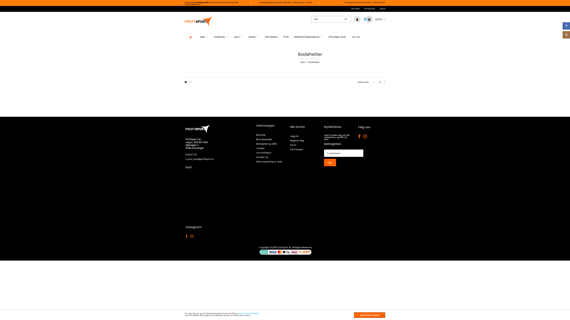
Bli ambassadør (264, 139)
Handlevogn (369, 8)
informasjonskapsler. (249, 313)
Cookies (260, 148)
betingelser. (333, 144)
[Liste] (190, 82)
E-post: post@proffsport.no (200, 159)
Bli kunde (260, 134)
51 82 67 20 (191, 154)
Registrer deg (297, 140)
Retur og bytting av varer (269, 161)
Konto (293, 145)
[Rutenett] (186, 82)
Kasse (382, 8)
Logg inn (294, 136)
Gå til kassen (296, 149)
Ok (330, 162)
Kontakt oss (262, 157)
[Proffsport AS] (199, 26)
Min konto (355, 8)
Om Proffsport (263, 152)
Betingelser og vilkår (266, 143)
